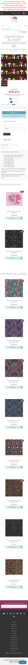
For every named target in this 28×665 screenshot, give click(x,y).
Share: (20, 32)
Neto (18, 662)
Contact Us (14, 635)
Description (4, 145)
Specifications (14, 145)
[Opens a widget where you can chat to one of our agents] (23, 662)
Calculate (7, 134)
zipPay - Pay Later (14, 648)
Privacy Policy (14, 642)
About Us (14, 631)
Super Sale (8, 28)
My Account (17, 13)
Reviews (3, 147)
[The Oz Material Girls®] (14, 18)
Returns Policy (14, 644)
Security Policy (14, 646)
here (20, 3)
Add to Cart (14, 112)
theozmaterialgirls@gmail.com (15, 653)
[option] (14, 67)
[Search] (25, 25)
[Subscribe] (25, 606)
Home (2, 28)
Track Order (14, 626)
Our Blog (14, 633)
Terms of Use (14, 639)
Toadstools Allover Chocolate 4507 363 (12, 30)
